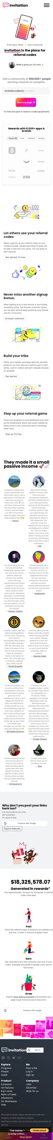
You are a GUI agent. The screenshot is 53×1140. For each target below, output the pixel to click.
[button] (25, 823)
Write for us (32, 1091)
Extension (6, 1084)
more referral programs (23, 997)
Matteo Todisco (15, 611)
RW (39, 546)
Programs (6, 1068)
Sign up (30, 1074)
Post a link (31, 1068)
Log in (29, 1071)
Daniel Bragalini (15, 666)
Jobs (28, 1084)
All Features (7, 1087)
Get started (11, 376)
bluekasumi (40, 593)
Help (3, 1104)
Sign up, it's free (13, 434)
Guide (4, 1074)
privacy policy (31, 1121)
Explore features (12, 828)
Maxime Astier (39, 656)
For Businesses (9, 1101)
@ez (40, 766)
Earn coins (6, 1091)
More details (26, 1137)
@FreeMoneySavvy (15, 731)
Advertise (31, 1087)
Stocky (15, 520)
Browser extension (14, 318)
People (4, 1071)
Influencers (7, 1097)
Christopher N (15, 784)
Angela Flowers (40, 739)
